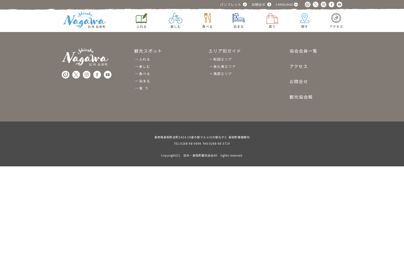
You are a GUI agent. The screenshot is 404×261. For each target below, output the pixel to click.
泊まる (144, 81)
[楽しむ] (176, 17)
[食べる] (207, 17)
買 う (144, 88)
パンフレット (230, 4)
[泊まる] (238, 17)
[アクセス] (336, 17)
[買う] (272, 18)
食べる (144, 73)
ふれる (144, 59)
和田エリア (222, 59)
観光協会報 (301, 97)
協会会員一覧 (303, 51)
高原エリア (222, 73)
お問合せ (259, 4)
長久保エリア (224, 66)
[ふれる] (141, 17)
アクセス (298, 66)
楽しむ (144, 66)
